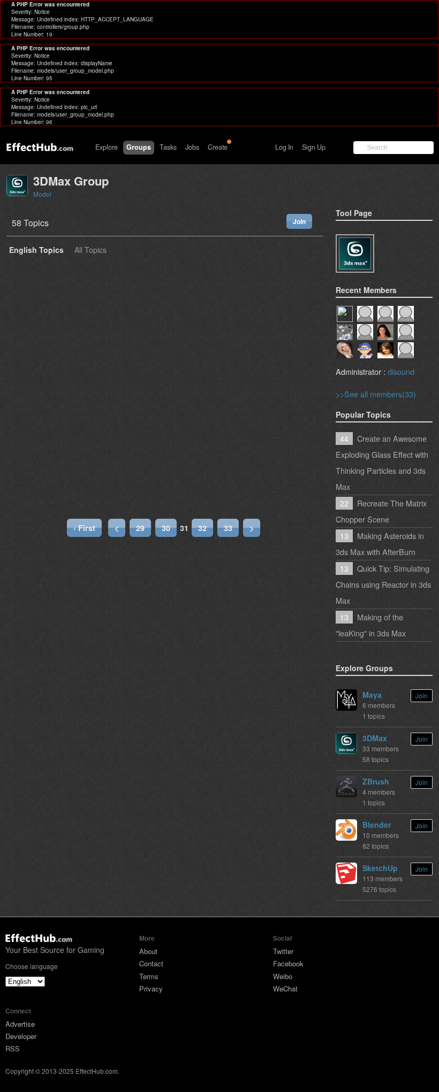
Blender (376, 824)
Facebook (288, 963)
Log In (284, 147)
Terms (148, 976)
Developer (20, 1036)
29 (140, 527)
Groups (138, 147)
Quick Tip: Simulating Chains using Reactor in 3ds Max (383, 584)
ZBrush (375, 781)
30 (166, 527)
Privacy (151, 988)
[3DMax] (355, 253)
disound (401, 371)
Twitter (283, 951)
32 (202, 527)
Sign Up (314, 147)
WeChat (285, 988)
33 (228, 527)
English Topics (36, 250)
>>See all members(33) (376, 393)
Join (299, 221)
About (148, 951)
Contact (151, 963)
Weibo (282, 976)
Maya (372, 694)
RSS (12, 1048)
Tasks (168, 147)
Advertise (20, 1024)
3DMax (374, 738)
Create (218, 147)
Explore (106, 147)
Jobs (192, 147)
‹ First (84, 527)
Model (42, 193)
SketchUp (380, 868)
